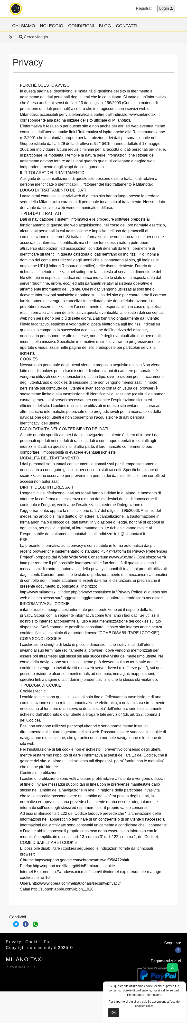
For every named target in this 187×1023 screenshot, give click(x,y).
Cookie (32, 942)
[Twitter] (16, 924)
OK (114, 1012)
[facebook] (178, 950)
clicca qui (140, 1001)
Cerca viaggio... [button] (37, 37)
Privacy (13, 942)
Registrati (144, 8)
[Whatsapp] (35, 924)
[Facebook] (26, 924)
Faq (48, 942)
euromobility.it (42, 948)
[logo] (16, 8)
